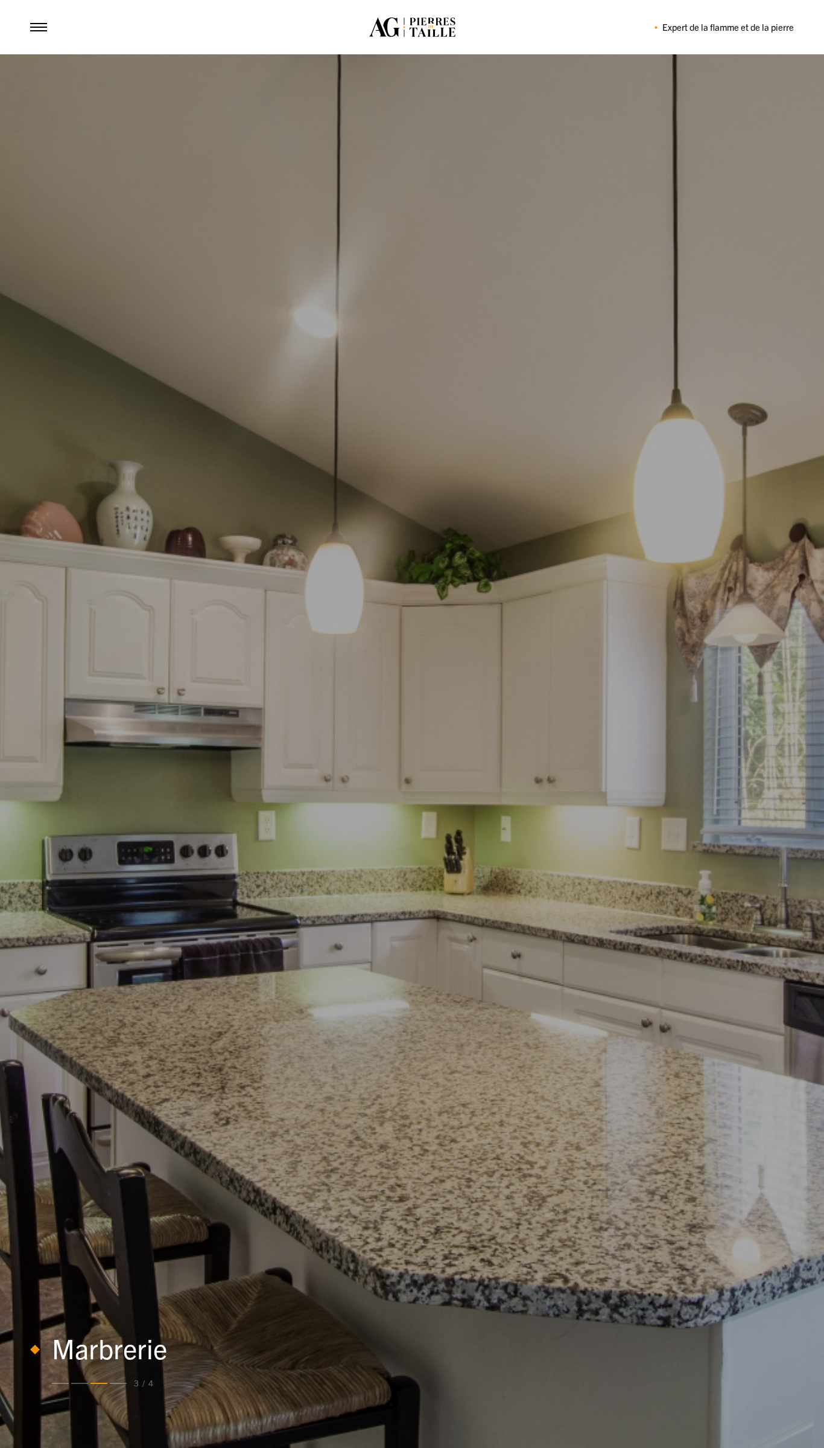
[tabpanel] (412, 751)
